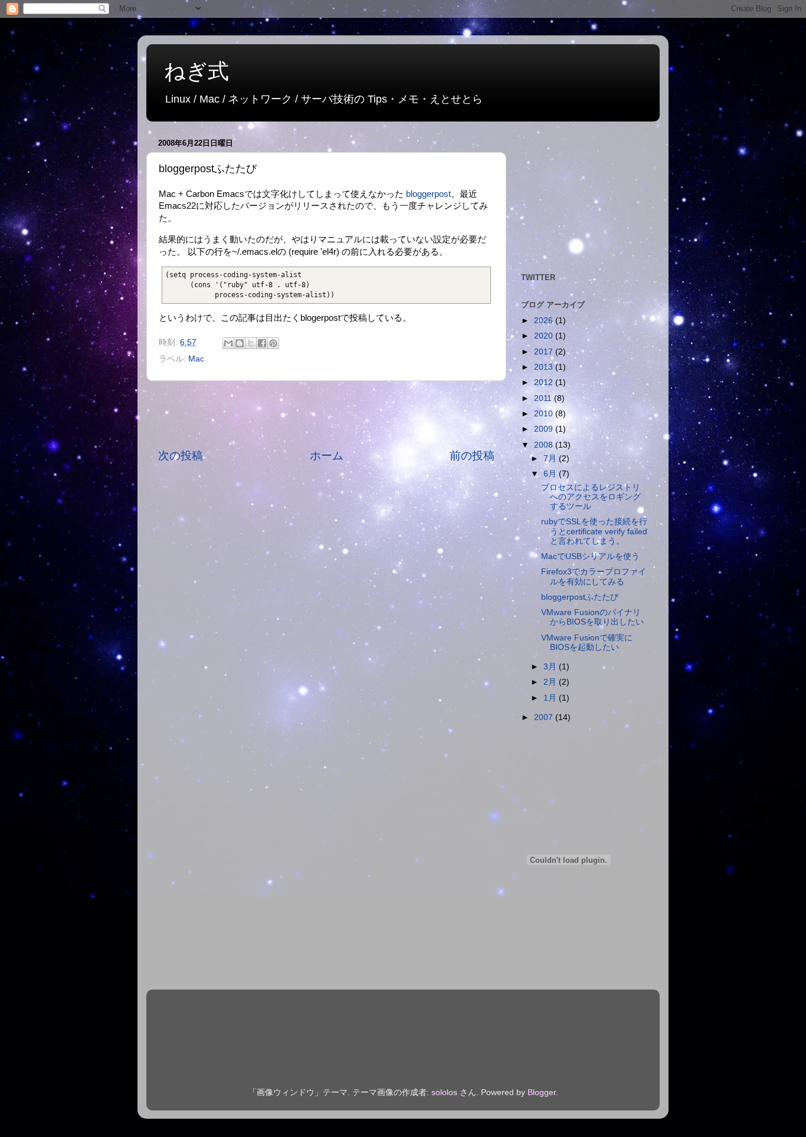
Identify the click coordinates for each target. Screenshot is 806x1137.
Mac (196, 358)
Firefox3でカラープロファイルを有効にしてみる (593, 576)
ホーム (326, 455)
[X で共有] (251, 343)
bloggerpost (428, 194)
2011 (544, 398)
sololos (444, 1092)
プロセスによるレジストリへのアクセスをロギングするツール (591, 497)
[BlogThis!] (239, 343)
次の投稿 (180, 455)
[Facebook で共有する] (262, 343)
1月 (551, 698)
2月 (551, 682)
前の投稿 (472, 455)
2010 (544, 413)
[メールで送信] (228, 343)
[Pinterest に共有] (273, 343)
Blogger (541, 1092)
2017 (544, 351)
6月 (551, 473)
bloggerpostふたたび (579, 597)
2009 (544, 429)
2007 (544, 717)
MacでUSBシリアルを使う (590, 556)
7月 (551, 458)
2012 (544, 382)
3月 (551, 666)
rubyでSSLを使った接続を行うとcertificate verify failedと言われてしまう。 (594, 531)
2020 (544, 335)
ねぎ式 (196, 71)
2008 (544, 445)
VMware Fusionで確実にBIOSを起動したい (587, 642)
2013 (544, 367)
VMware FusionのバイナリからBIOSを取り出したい (592, 617)
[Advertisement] (326, 414)
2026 (544, 320)
